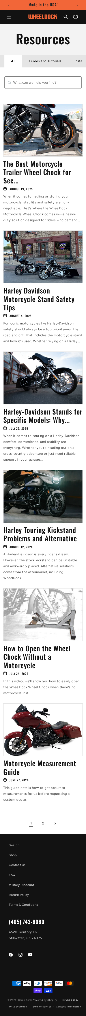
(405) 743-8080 (27, 921)
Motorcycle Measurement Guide (39, 767)
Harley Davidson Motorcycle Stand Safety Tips (39, 299)
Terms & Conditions (23, 905)
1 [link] (31, 823)
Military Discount (21, 885)
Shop (13, 855)
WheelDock (25, 1000)
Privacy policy (18, 1006)
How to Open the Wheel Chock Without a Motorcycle (37, 656)
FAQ (12, 875)
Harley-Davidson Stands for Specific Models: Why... (42, 415)
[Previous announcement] (8, 5)
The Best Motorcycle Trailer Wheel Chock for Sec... (37, 172)
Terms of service (41, 1006)
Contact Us (17, 865)
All (13, 61)
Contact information (68, 1006)
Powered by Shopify (44, 1000)
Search (10, 91)
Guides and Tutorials (45, 61)
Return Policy (19, 895)
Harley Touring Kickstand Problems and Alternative (40, 534)
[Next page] (55, 823)
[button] (9, 17)
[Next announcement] (78, 5)
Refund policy (70, 999)
